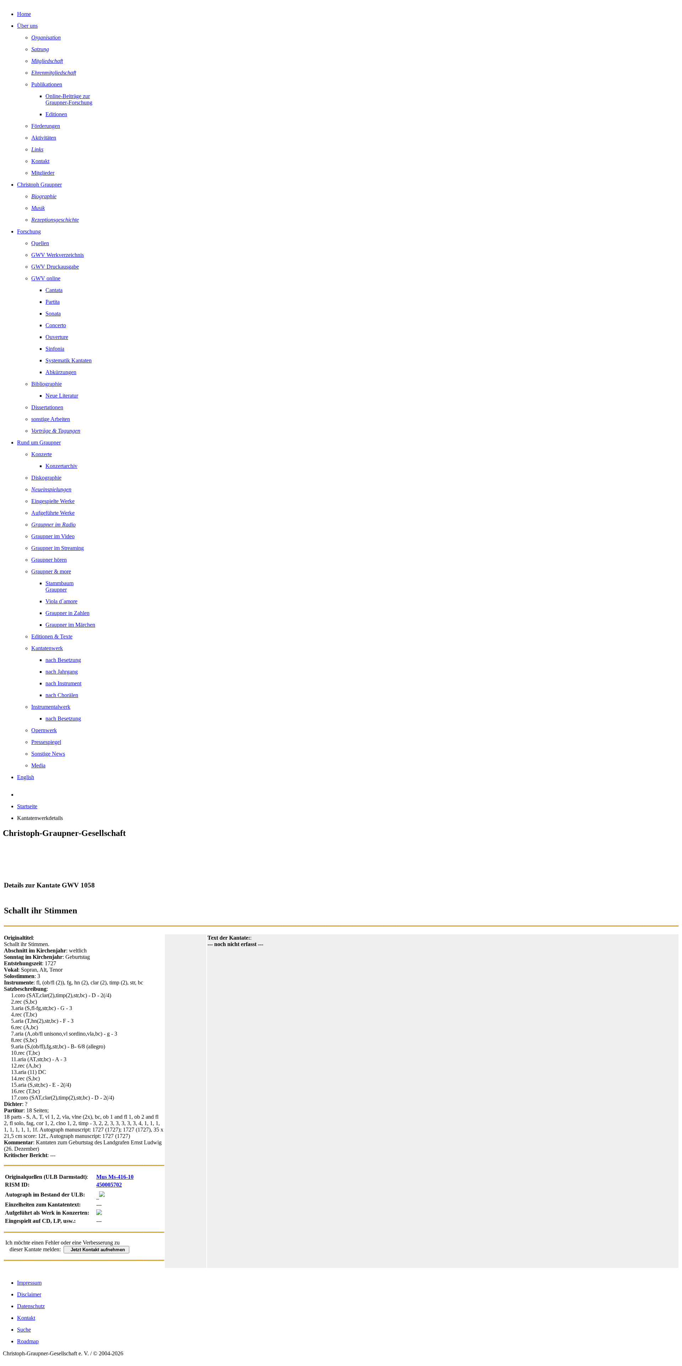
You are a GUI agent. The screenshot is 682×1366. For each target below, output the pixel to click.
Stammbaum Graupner (59, 586)
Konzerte (41, 454)
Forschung (29, 231)
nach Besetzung (63, 660)
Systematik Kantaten (68, 360)
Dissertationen (47, 407)
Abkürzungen (60, 372)
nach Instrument (63, 683)
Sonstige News (48, 754)
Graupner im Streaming (57, 548)
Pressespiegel (46, 742)
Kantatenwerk (47, 648)
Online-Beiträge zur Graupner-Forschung (68, 99)
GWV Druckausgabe (55, 267)
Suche (24, 1330)
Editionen (56, 114)
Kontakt (40, 161)
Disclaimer (29, 1294)
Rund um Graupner (39, 442)
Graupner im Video (53, 536)
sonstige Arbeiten (50, 419)
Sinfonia (54, 349)
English (25, 777)
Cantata (54, 290)
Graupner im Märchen (70, 625)
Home (24, 14)
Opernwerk (44, 730)
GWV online (45, 278)
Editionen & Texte (51, 636)
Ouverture (56, 337)
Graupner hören (49, 560)
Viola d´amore (61, 601)
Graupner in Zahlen (67, 613)
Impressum (29, 1283)
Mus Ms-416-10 (115, 1177)
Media (38, 765)
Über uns (27, 26)
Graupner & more (51, 571)
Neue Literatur (61, 396)
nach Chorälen (61, 695)
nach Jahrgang (61, 672)
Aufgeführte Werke (53, 513)
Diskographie (46, 478)
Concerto (55, 325)
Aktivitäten (43, 138)
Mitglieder (42, 173)
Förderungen (45, 126)
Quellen (40, 243)
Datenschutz (31, 1306)
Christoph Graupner (39, 185)
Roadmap (28, 1341)
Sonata (53, 314)
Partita (52, 302)
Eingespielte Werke (53, 501)
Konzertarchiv (61, 466)
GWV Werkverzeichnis (57, 255)
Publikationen (46, 84)
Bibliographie (46, 384)
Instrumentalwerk (50, 707)
